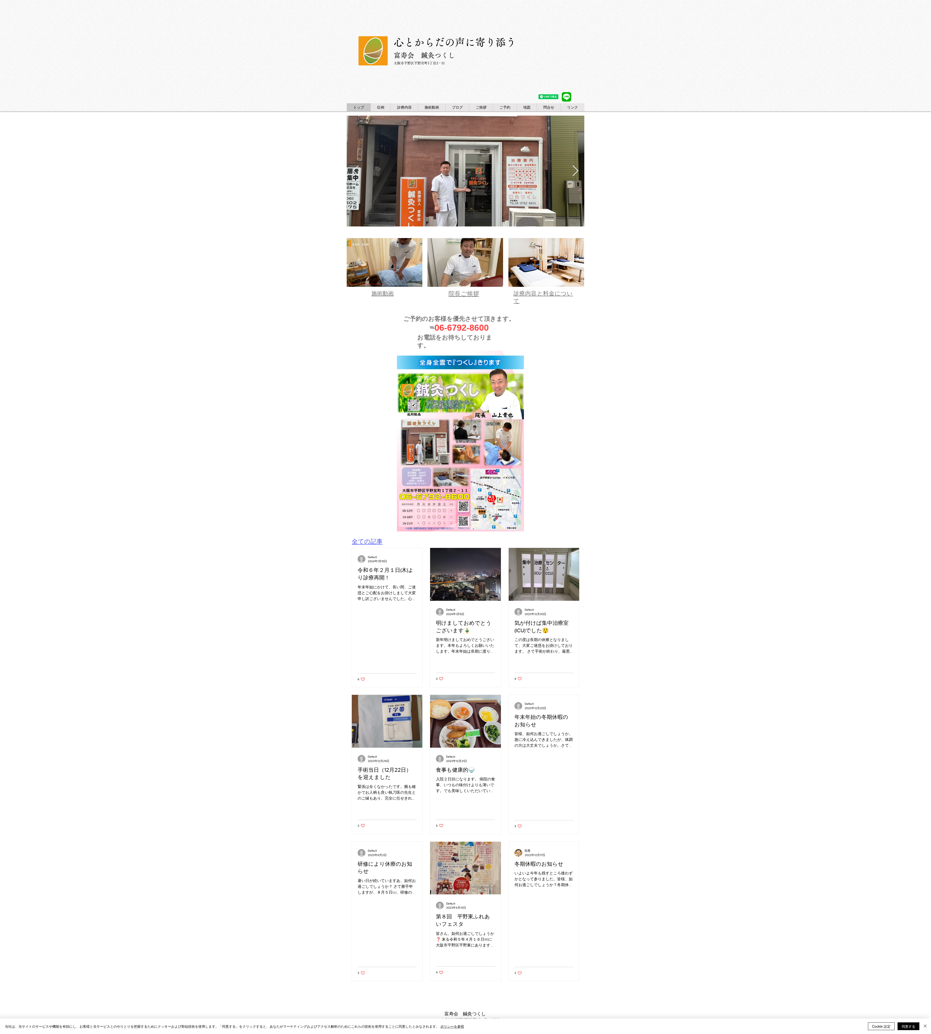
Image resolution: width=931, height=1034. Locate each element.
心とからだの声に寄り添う (455, 42)
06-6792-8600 (461, 328)
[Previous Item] (355, 171)
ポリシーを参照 (452, 1026)
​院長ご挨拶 (464, 293)
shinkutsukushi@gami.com (540, 997)
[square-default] (566, 97)
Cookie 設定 (881, 1026)
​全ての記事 (367, 541)
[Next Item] (575, 171)
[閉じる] (925, 1026)
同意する (908, 1026)
